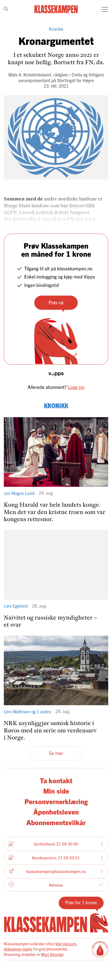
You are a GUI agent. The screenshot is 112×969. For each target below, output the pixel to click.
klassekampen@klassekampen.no (56, 871)
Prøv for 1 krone (81, 902)
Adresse (56, 884)
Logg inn (76, 387)
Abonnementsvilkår (56, 822)
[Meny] (105, 9)
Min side (56, 790)
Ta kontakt (56, 780)
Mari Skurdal (52, 954)
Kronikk (56, 29)
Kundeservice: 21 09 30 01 (56, 857)
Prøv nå (56, 302)
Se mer (56, 753)
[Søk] (6, 9)
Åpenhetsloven (56, 811)
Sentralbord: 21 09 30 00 (56, 843)
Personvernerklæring (56, 801)
